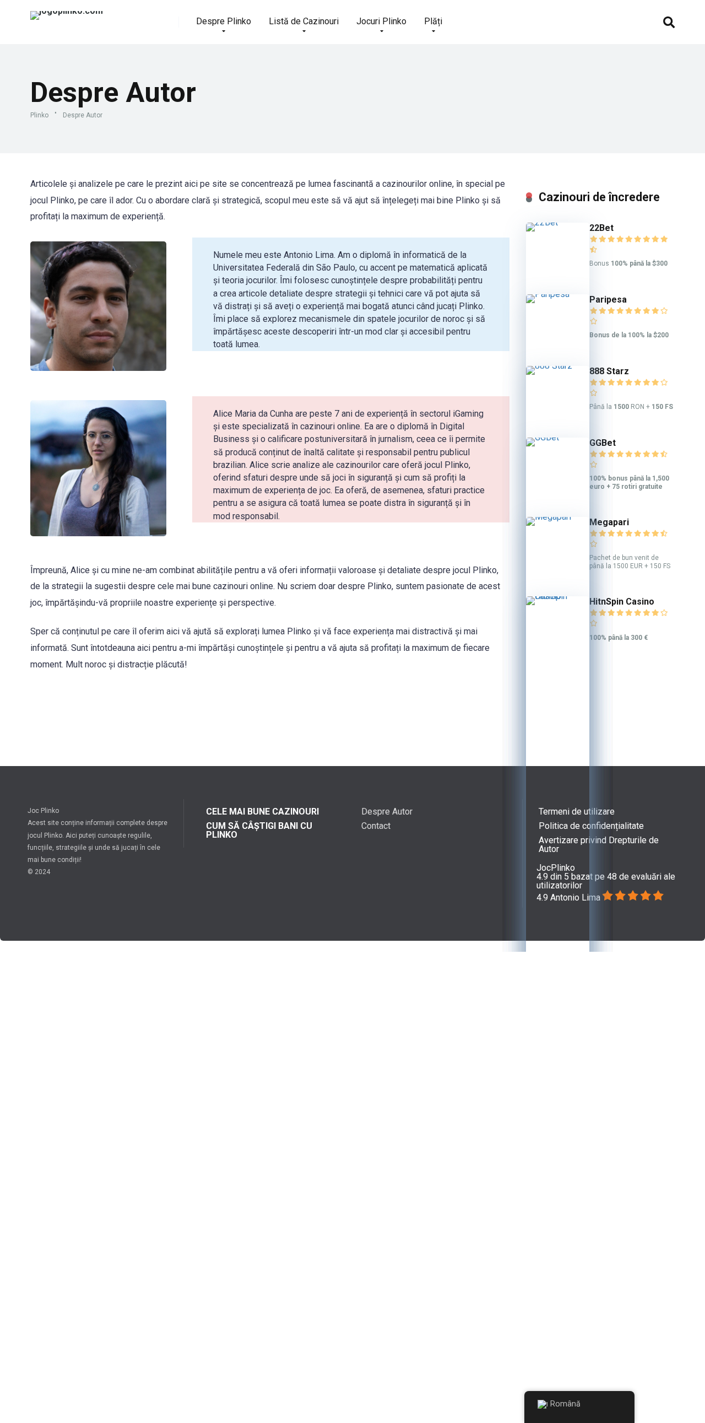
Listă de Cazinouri (304, 21)
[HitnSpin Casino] (557, 596)
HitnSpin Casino (621, 601)
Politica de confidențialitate (591, 826)
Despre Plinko (223, 21)
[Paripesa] (557, 294)
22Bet (601, 228)
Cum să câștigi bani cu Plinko (259, 830)
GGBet (602, 443)
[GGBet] (557, 437)
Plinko (39, 115)
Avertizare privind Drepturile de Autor (599, 844)
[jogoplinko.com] (66, 11)
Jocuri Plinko (381, 21)
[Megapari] (557, 516)
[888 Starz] (557, 365)
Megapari (609, 522)
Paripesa (608, 299)
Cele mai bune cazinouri (262, 811)
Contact (376, 826)
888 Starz (609, 371)
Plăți (433, 21)
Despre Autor (387, 811)
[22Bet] (557, 222)
